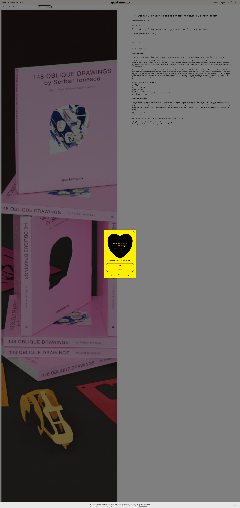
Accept (235, 505)
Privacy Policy (143, 506)
